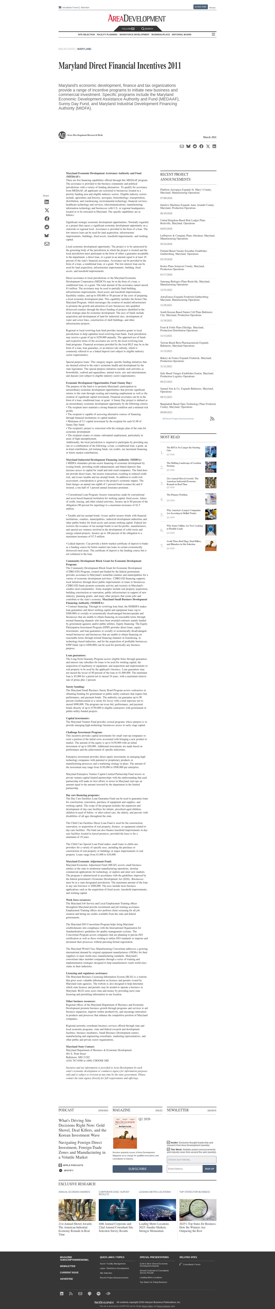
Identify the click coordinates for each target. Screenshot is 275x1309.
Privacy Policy (147, 1306)
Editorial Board (181, 34)
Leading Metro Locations (151, 1277)
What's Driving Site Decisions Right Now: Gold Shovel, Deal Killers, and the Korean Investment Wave (82, 1128)
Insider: (190, 1144)
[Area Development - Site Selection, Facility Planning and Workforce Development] (137, 18)
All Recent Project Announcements (178, 419)
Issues (158, 1110)
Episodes (103, 1110)
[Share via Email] (48, 244)
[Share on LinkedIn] (48, 202)
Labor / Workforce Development (114, 1268)
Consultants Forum (70, 7)
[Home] (80, 1294)
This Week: (191, 1151)
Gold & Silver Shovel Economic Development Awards (154, 1265)
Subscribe (201, 7)
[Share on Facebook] (48, 219)
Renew (212, 8)
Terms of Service (163, 1306)
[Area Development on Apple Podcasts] (90, 1294)
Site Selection (106, 1273)
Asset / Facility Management (113, 1264)
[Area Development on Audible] (108, 1294)
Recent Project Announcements (114, 1278)
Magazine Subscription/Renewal (74, 1258)
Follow (126, 29)
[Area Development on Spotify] (99, 1294)
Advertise (85, 8)
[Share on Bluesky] (48, 235)
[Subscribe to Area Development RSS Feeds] (71, 1294)
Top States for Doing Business (153, 1282)
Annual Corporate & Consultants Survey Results (154, 1271)
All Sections (213, 34)
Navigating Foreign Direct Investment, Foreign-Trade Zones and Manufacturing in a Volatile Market (82, 1150)
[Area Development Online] (104, 1302)
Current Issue (69, 1272)
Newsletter (67, 1266)
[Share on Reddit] (48, 227)
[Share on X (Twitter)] (48, 210)
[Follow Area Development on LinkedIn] (62, 1294)
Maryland (84, 49)
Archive (211, 1110)
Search (149, 29)
